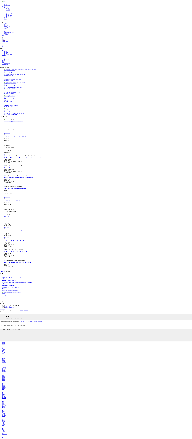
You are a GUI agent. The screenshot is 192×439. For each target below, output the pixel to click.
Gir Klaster (8, 10)
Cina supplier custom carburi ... (9, 75)
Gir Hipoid (8, 12)
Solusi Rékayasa (7, 21)
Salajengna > (3, 271)
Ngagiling (6, 27)
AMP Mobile (26, 310)
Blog (3, 35)
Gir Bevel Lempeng (9, 15)
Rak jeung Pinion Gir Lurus (8, 101)
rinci (9, 133)
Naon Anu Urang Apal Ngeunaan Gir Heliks (13, 121)
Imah (3, 2)
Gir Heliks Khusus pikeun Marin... (9, 88)
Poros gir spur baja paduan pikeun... (10, 83)
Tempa (5, 23)
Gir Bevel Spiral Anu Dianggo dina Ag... (10, 114)
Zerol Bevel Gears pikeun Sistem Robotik (12, 219)
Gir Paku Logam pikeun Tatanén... (9, 96)
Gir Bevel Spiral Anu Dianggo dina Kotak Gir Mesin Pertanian (17, 251)
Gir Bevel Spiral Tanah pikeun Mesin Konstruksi (14, 240)
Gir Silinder (6, 7)
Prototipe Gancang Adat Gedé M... (9, 70)
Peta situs (21, 310)
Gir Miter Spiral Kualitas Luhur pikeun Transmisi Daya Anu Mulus (18, 262)
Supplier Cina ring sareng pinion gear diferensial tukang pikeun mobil (18, 177)
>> (5, 271)
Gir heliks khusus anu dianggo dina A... (10, 85)
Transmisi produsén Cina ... (8, 77)
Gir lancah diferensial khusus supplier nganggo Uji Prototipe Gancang (18, 167)
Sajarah (5, 4)
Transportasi (6, 34)
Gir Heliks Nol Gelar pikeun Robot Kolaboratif (14, 200)
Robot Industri (6, 30)
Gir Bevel (6, 11)
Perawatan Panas (7, 26)
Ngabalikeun (6, 24)
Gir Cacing (6, 17)
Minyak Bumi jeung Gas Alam (9, 32)
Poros (5, 18)
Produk (3, 6)
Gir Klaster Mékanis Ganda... (9, 103)
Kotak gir (5, 19)
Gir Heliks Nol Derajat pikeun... (9, 93)
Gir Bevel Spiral (9, 13)
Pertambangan (6, 31)
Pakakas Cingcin (7, 20)
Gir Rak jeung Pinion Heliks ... (9, 72)
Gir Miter (7, 14)
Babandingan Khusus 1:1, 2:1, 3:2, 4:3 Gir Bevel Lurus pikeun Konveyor (19, 230)
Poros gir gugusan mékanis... (9, 80)
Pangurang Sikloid (7, 63)
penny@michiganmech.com (9, 307)
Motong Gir (6, 25)
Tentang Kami (4, 3)
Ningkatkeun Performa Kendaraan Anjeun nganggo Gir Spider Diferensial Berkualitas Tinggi (23, 157)
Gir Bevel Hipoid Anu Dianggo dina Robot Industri (15, 136)
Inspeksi (5, 28)
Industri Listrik (6, 33)
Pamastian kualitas (7, 5)
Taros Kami (4, 36)
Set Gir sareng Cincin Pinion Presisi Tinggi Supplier (15, 188)
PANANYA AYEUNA (4, 309)
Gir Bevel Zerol (8, 16)
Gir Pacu (7, 8)
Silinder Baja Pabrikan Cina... (9, 90)
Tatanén (5, 29)
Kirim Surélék (2, 312)
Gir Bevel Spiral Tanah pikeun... (9, 111)
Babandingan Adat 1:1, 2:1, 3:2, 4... (10, 109)
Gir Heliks (8, 9)
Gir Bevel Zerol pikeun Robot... (9, 106)
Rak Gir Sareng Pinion (8, 54)
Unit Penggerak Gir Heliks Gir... (9, 98)
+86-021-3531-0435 (7, 306)
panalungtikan (6, 133)
